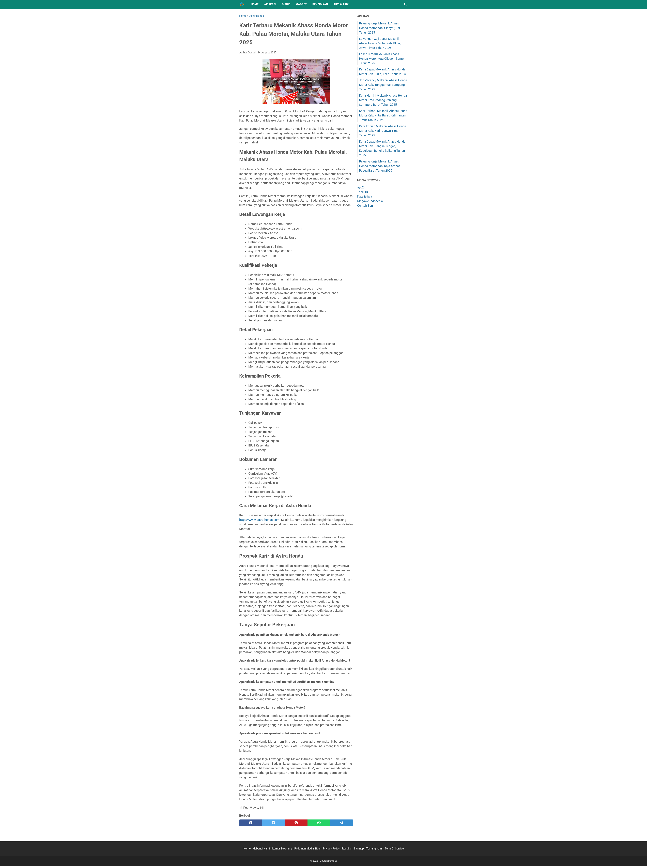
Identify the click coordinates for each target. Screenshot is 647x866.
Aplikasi (270, 4)
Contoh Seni (365, 205)
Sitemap (359, 848)
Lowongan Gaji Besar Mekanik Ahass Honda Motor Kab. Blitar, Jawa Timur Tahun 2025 (380, 43)
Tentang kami (374, 848)
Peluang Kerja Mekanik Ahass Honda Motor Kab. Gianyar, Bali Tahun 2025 (379, 28)
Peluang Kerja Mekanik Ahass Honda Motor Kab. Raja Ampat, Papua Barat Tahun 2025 (379, 166)
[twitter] (273, 822)
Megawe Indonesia (370, 201)
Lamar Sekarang (282, 848)
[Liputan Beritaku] (242, 4)
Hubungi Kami (261, 848)
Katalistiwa (364, 196)
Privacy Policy (331, 848)
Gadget (301, 4)
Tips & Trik (341, 4)
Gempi (252, 52)
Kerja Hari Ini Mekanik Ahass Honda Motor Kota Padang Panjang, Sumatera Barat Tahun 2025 (383, 100)
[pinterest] (296, 822)
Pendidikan (320, 4)
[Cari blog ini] (406, 4)
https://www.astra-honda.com (259, 519)
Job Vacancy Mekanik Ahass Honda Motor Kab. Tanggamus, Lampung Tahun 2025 (383, 84)
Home (254, 4)
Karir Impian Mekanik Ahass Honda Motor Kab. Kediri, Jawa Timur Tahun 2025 (382, 130)
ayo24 (361, 187)
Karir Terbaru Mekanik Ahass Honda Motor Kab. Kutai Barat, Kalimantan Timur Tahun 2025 (383, 115)
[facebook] (250, 822)
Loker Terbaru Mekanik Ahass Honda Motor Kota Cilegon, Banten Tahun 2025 (382, 58)
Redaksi (346, 848)
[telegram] (341, 822)
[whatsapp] (318, 822)
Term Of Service (394, 848)
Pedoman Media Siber (307, 848)
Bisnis (286, 4)
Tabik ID (362, 192)
